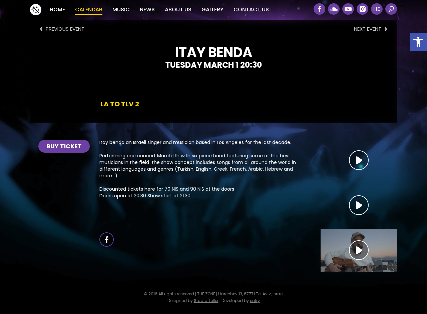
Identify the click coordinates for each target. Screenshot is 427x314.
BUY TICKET (64, 146)
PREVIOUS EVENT (65, 28)
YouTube (348, 9)
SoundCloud (334, 9)
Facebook (319, 9)
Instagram (362, 9)
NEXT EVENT (367, 28)
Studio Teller (206, 300)
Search (391, 9)
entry (255, 300)
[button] (418, 42)
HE (376, 9)
